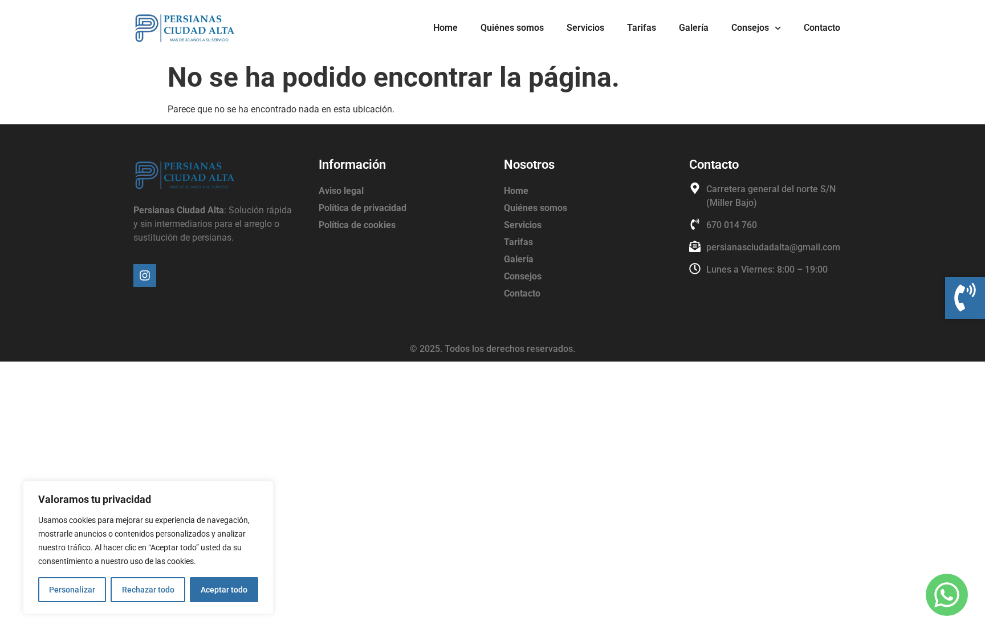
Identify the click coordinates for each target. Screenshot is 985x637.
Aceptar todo (224, 589)
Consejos (750, 27)
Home (445, 27)
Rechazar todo (148, 589)
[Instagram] (144, 275)
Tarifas (641, 27)
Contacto (822, 27)
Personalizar (72, 589)
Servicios (585, 27)
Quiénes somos (512, 27)
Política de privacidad (362, 207)
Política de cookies (357, 225)
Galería (694, 27)
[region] (148, 547)
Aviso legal (341, 190)
